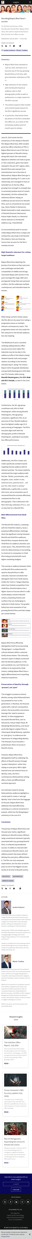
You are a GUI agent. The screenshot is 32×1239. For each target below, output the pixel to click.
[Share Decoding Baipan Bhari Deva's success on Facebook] (10, 46)
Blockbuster (17, 876)
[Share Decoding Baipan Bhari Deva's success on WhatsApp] (14, 46)
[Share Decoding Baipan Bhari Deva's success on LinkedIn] (6, 46)
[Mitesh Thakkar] (6, 961)
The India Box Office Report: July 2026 (12, 1044)
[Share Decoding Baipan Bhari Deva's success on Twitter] (2, 46)
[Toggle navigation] (30, 2)
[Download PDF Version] (20, 46)
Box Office (6, 876)
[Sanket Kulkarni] (6, 907)
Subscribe (16, 1190)
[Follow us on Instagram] (22, 1202)
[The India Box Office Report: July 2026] (15, 1032)
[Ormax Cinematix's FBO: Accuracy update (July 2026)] (15, 1080)
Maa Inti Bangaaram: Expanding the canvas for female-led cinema (14, 1141)
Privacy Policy (5, 1236)
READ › (6, 1063)
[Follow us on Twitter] (5, 1202)
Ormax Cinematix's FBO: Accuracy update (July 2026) (14, 1093)
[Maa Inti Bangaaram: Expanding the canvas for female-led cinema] (15, 1128)
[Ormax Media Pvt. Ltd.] (4, 4)
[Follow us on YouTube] (28, 1202)
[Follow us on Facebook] (10, 1202)
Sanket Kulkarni (9, 50)
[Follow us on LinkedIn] (16, 1202)
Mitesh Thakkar (22, 50)
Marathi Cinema (7, 881)
